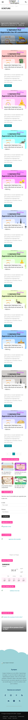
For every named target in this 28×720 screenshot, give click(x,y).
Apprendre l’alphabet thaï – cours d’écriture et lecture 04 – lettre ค (13, 267)
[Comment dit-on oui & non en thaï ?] (21, 467)
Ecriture (12, 6)
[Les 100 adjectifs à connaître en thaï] (7, 467)
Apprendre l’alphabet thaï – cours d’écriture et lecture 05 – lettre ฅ (13, 427)
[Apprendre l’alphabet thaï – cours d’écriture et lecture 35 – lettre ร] (14, 139)
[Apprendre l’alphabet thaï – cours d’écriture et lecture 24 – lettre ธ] (14, 59)
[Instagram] (10, 695)
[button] (2, 2)
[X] (19, 701)
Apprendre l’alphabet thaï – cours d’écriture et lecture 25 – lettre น (13, 227)
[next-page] (20, 454)
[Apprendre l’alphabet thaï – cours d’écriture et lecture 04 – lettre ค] (14, 259)
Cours (7, 6)
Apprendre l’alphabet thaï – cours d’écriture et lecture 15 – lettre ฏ (13, 347)
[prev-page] (7, 454)
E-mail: (3, 502)
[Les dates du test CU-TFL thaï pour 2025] (21, 480)
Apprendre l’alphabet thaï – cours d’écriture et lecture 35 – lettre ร (13, 147)
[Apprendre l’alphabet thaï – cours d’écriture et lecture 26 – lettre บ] (14, 379)
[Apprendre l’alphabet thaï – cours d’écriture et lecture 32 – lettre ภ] (14, 36)
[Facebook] (5, 695)
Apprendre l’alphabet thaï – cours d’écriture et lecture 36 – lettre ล (13, 307)
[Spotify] (14, 701)
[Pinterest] (16, 695)
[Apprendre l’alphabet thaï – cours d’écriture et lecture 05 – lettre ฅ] (14, 419)
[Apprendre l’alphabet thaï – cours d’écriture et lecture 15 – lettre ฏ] (14, 339)
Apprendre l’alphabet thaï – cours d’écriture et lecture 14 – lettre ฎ (13, 187)
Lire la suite (8, 85)
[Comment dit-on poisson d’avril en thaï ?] (14, 624)
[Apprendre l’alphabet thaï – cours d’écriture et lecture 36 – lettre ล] (14, 299)
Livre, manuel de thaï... (8, 586)
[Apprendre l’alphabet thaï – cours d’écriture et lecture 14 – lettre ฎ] (14, 179)
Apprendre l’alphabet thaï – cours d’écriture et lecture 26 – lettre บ (13, 387)
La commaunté (6, 535)
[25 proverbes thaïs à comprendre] (7, 480)
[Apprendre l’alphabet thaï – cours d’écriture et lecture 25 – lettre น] (14, 219)
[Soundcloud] (8, 701)
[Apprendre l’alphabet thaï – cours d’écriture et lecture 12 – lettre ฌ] (14, 19)
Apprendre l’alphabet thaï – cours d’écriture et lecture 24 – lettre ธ (13, 67)
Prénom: (4, 509)
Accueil (3, 6)
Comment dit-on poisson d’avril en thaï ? (13, 628)
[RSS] (22, 695)
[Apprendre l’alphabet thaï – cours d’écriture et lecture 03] (14, 99)
